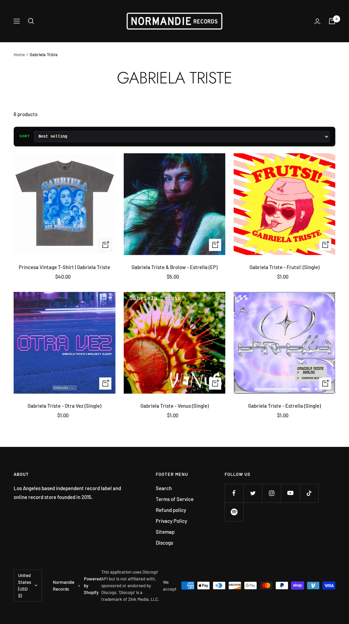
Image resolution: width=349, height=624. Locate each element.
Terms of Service (175, 499)
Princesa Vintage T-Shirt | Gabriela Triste (64, 267)
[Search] (31, 21)
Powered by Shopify (92, 585)
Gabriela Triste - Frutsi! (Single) (284, 267)
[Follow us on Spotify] (234, 511)
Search (164, 488)
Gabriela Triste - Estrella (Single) (284, 406)
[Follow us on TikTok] (309, 493)
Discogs (164, 543)
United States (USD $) (24, 585)
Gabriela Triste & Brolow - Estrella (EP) (174, 267)
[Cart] (332, 21)
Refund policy (171, 510)
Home (19, 54)
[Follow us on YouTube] (290, 493)
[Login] (317, 21)
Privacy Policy (171, 521)
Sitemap (165, 532)
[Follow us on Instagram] (271, 493)
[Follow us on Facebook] (234, 493)
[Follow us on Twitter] (252, 493)
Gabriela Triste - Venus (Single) (174, 406)
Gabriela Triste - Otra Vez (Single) (64, 406)
